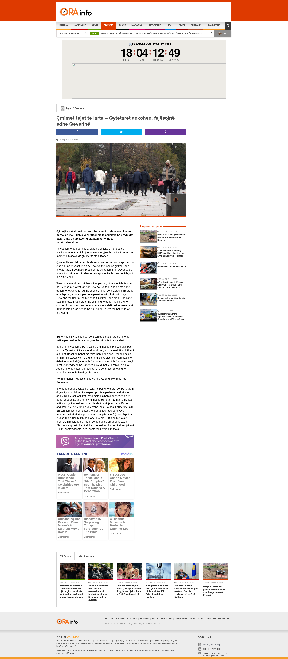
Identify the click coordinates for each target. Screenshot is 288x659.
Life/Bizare (155, 25)
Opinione (195, 25)
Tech (170, 25)
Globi (182, 25)
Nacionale (80, 25)
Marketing (214, 25)
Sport (95, 25)
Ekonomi (109, 25)
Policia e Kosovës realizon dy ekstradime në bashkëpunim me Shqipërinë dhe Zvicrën (154, 33)
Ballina (64, 25)
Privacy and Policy (211, 644)
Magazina (137, 25)
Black (122, 25)
